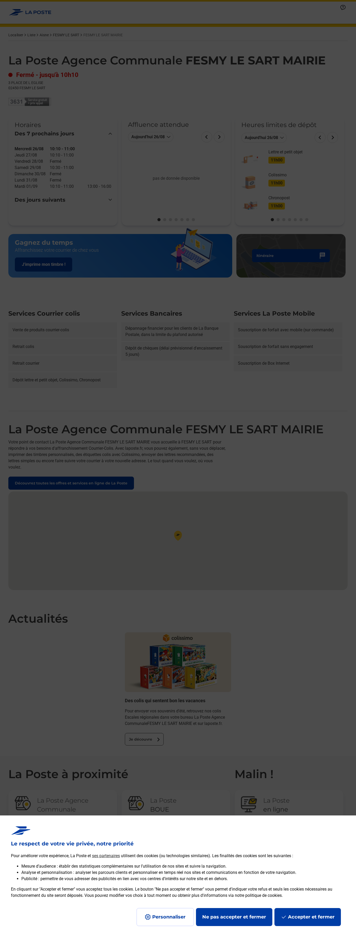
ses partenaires (106, 855)
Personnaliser (169, 917)
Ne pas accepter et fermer (234, 917)
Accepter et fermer (311, 917)
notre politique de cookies (258, 895)
